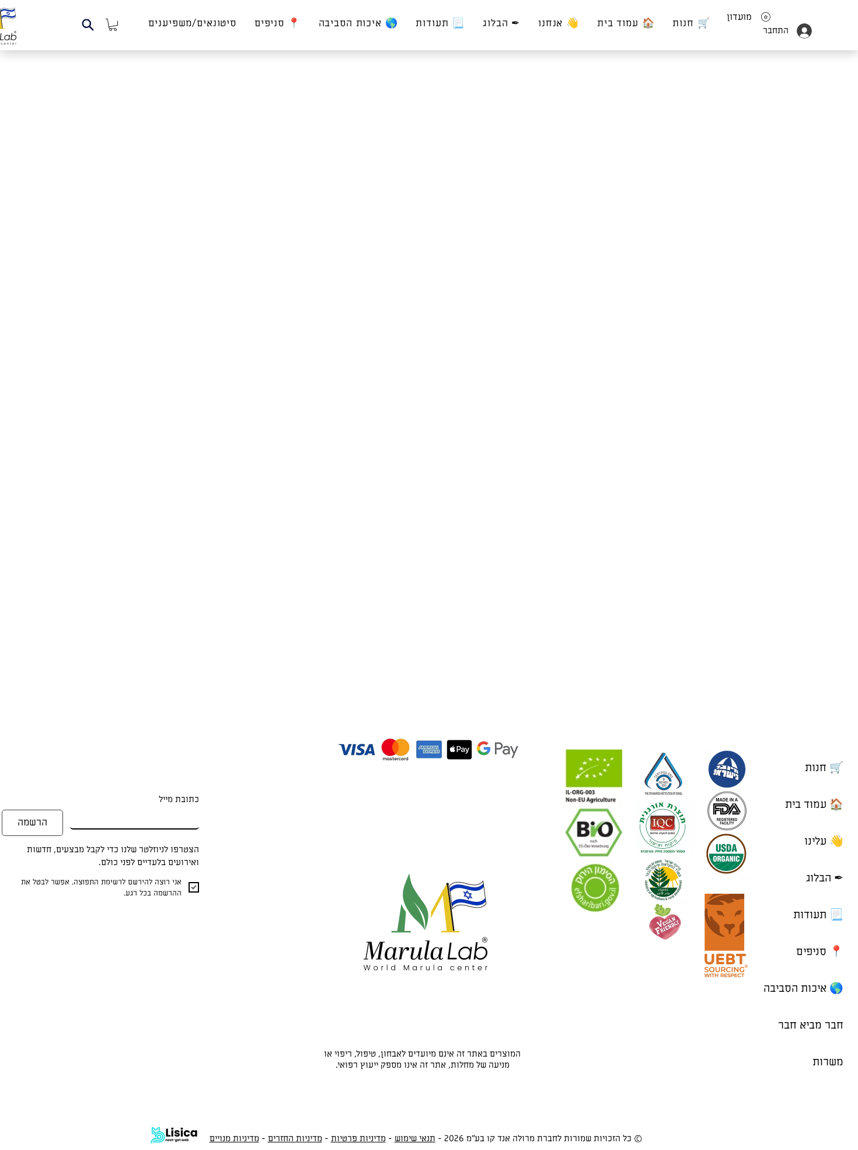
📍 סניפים (819, 952)
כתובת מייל (179, 799)
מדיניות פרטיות (358, 1138)
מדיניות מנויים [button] (234, 1138)
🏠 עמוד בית (814, 804)
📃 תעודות (818, 915)
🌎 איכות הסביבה (803, 988)
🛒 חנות (824, 768)
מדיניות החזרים (295, 1138)
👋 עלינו (823, 841)
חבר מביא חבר (810, 1025)
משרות (827, 1062)
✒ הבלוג (824, 878)
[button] (88, 25)
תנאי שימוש (415, 1138)
